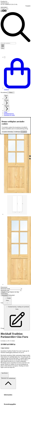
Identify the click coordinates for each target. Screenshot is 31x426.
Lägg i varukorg (5, 348)
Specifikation (5, 373)
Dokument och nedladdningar (8, 378)
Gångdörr (3, 292)
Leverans (8, 399)
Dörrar (6, 95)
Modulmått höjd (5, 290)
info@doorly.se (5, 3)
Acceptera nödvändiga (7, 131)
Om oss (12, 398)
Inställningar (17, 131)
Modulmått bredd (5, 288)
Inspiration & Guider (9, 115)
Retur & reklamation (16, 399)
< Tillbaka (10, 92)
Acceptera (23, 131)
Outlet (5, 112)
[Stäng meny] (14, 92)
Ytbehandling (4, 295)
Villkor (15, 398)
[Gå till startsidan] (15, 54)
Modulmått (7, 398)
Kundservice (4, 1)
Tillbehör (7, 106)
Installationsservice (9, 113)
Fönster (6, 100)
